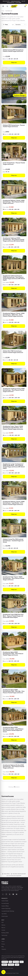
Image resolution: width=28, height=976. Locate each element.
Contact (3, 930)
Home (2, 10)
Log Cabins (4, 913)
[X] (9, 894)
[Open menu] (3, 6)
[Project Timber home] (13, 6)
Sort (13, 24)
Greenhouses (4, 916)
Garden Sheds (4, 900)
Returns (3, 927)
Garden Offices (5, 906)
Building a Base (5, 932)
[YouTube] (16, 894)
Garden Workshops (5, 908)
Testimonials (4, 935)
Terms (2, 941)
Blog (2, 946)
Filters (6, 24)
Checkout (3, 949)
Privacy (3, 944)
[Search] (7, 6)
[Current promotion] (14, 85)
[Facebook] (2, 894)
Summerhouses (5, 903)
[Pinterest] (13, 894)
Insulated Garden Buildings (7, 911)
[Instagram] (6, 894)
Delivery (3, 925)
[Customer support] (3, 972)
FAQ (2, 922)
